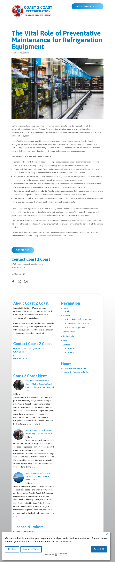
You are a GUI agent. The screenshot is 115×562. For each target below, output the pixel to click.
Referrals (71, 348)
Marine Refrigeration (76, 328)
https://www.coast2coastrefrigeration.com (54, 236)
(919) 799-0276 (18, 267)
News (26, 53)
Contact (66, 345)
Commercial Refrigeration (78, 323)
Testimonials (68, 336)
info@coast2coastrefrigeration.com (27, 264)
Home (65, 308)
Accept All (99, 549)
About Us (71, 311)
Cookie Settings (31, 549)
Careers (70, 352)
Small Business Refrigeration (79, 319)
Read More (65, 541)
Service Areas (69, 332)
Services (66, 316)
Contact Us (22, 250)
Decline (12, 549)
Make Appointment (87, 6)
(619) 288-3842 (18, 274)
